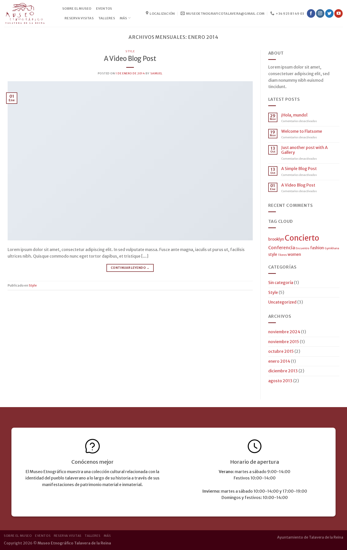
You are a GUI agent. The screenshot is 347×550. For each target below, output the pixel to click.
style (272, 254)
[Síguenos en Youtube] (338, 13)
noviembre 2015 (283, 341)
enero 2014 (279, 361)
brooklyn (276, 239)
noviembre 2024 (284, 331)
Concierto (302, 238)
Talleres (106, 18)
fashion (317, 247)
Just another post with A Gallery (304, 150)
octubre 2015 (281, 351)
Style (130, 51)
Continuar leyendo (130, 268)
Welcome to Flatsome (301, 131)
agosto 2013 (280, 380)
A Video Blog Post (130, 59)
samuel (156, 73)
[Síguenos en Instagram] (320, 13)
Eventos (104, 8)
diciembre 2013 (283, 370)
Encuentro (302, 248)
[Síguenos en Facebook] (311, 13)
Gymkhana (332, 248)
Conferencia (281, 248)
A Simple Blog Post (299, 168)
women (294, 254)
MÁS (123, 18)
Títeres (282, 255)
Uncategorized (282, 302)
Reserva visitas (79, 18)
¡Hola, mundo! (294, 115)
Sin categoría (280, 282)
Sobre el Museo (76, 8)
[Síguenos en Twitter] (329, 13)
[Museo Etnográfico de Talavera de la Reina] (29, 13)
